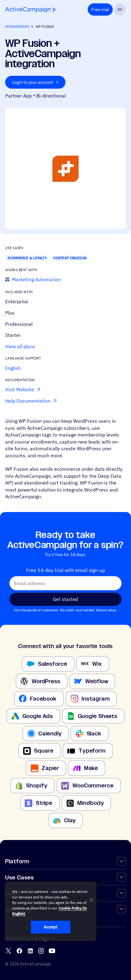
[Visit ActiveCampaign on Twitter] (8, 951)
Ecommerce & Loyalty (27, 258)
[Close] (91, 900)
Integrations (17, 26)
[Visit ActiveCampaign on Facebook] (19, 951)
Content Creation (70, 258)
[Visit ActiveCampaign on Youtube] (52, 951)
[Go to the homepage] (30, 9)
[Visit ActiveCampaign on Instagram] (41, 951)
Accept (50, 927)
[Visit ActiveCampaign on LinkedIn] (30, 951)
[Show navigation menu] (120, 10)
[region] (50, 911)
